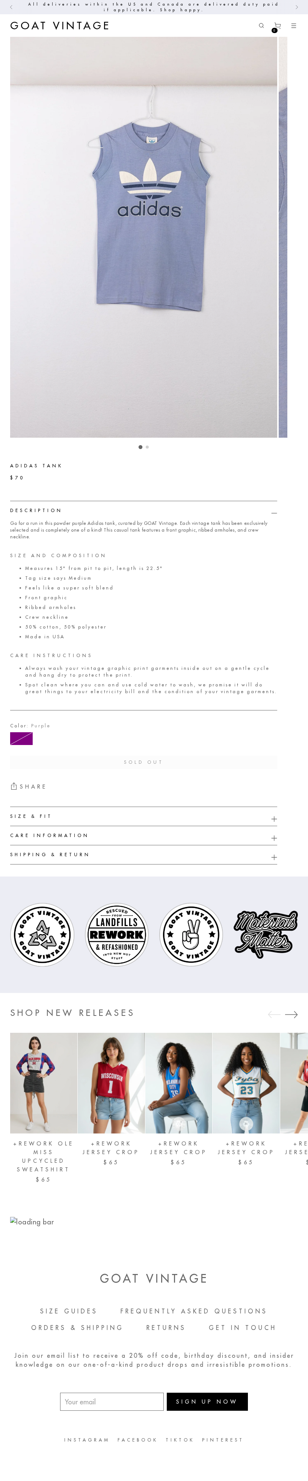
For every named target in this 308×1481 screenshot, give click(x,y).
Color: (30, 725)
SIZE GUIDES (69, 1311)
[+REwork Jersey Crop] (111, 1083)
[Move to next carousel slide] (291, 1014)
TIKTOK (180, 1440)
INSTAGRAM (87, 1440)
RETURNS (166, 1327)
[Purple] (21, 738)
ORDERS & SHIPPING (77, 1327)
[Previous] (11, 7)
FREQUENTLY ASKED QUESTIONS (194, 1311)
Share (33, 786)
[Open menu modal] (294, 25)
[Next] (296, 7)
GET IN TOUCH (243, 1327)
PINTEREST (223, 1440)
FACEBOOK (138, 1440)
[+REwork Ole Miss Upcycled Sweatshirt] (43, 1083)
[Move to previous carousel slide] (274, 1014)
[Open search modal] (261, 25)
